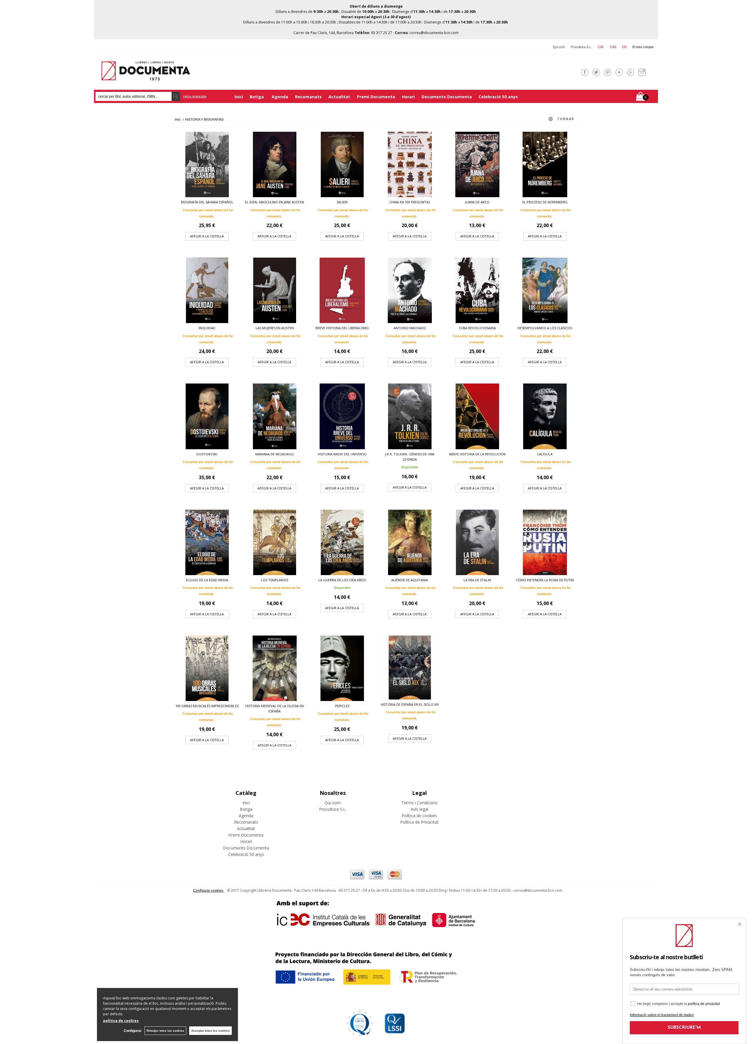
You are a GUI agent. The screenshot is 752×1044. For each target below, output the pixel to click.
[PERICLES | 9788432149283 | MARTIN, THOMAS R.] (342, 668)
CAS (613, 47)
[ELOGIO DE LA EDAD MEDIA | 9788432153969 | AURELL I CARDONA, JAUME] (207, 542)
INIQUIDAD (207, 328)
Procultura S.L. (581, 47)
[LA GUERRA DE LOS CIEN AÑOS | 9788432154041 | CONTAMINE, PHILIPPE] (342, 542)
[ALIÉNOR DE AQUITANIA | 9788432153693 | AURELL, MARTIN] (410, 542)
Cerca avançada (194, 96)
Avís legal (419, 809)
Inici (238, 96)
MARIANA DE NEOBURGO (274, 454)
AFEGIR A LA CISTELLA (207, 236)
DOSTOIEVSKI (207, 454)
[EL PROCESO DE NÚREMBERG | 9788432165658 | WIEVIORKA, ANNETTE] (545, 164)
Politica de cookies (419, 815)
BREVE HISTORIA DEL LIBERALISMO (342, 328)
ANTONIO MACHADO (410, 328)
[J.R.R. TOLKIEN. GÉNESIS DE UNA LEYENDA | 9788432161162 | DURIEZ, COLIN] (410, 416)
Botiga (257, 96)
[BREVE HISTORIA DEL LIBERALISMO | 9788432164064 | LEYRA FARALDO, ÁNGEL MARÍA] (342, 290)
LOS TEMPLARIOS (274, 580)
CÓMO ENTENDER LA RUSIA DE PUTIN (545, 580)
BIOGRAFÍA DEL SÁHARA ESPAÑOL (207, 202)
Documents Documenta (447, 96)
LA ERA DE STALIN (477, 580)
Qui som (559, 47)
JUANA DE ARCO (477, 202)
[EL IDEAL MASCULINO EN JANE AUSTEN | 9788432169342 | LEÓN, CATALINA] (275, 164)
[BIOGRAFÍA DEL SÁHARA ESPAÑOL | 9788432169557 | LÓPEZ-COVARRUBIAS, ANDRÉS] (207, 164)
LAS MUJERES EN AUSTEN (275, 328)
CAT (601, 47)
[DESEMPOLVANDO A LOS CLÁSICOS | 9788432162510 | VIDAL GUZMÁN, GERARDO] (545, 290)
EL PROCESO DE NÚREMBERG (545, 202)
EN (624, 47)
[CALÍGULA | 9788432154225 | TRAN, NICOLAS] (545, 416)
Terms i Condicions (419, 802)
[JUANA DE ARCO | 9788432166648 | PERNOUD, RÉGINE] (477, 164)
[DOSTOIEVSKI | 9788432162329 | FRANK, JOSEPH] (207, 416)
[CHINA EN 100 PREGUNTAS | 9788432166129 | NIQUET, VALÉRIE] (410, 164)
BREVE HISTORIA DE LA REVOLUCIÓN (477, 454)
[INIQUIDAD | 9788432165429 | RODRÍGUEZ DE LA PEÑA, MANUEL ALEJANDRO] (207, 290)
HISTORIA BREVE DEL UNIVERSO (342, 454)
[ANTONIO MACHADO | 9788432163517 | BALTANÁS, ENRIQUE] (410, 290)
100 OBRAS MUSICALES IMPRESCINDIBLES (207, 706)
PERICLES (342, 706)
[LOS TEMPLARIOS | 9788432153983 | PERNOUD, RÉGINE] (275, 542)
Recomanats (308, 96)
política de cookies (121, 1020)
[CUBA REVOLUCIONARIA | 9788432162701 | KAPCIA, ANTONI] (477, 290)
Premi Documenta (376, 96)
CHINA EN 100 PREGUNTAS (409, 202)
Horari (408, 96)
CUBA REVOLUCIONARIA (477, 328)
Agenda (280, 96)
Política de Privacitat (419, 822)
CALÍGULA (545, 454)
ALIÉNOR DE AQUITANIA (409, 580)
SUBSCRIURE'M (684, 1028)
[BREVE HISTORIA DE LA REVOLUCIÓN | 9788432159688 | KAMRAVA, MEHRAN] (477, 416)
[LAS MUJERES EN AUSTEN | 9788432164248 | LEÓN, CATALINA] (275, 290)
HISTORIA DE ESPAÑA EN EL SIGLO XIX (410, 704)
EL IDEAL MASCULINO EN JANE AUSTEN (274, 202)
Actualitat (339, 96)
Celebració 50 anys (498, 96)
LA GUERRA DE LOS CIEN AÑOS (342, 580)
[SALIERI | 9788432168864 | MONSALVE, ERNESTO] (342, 164)
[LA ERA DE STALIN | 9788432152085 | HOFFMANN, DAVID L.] (477, 542)
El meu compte (643, 47)
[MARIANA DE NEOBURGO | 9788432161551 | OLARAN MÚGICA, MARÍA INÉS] (275, 416)
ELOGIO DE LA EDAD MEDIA (207, 580)
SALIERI (342, 202)
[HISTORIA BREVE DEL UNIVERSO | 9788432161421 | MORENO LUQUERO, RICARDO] (342, 416)
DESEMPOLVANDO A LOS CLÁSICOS (545, 328)
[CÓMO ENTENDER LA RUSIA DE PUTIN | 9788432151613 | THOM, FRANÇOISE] (545, 542)
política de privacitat (704, 1004)
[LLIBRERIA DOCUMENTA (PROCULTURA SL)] (145, 76)
